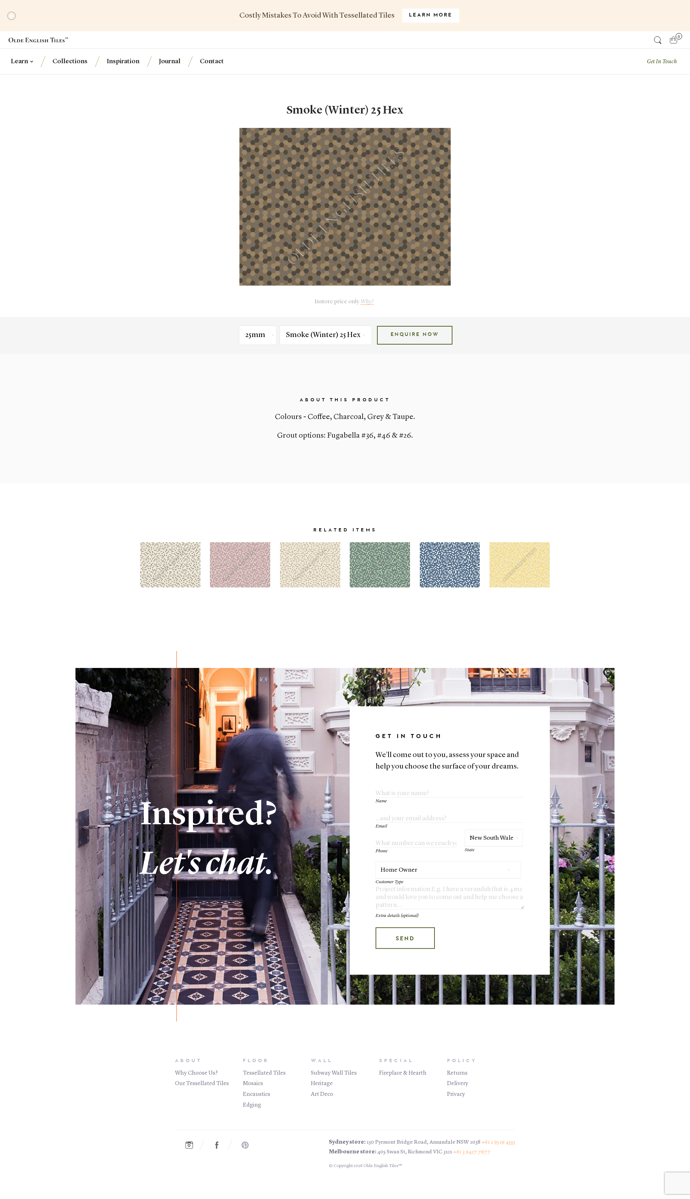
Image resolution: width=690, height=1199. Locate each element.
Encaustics (256, 1094)
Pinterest (248, 1145)
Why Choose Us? (196, 1073)
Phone (381, 851)
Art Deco (322, 1094)
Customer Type (389, 882)
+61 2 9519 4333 (498, 1142)
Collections (69, 61)
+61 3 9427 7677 (472, 1152)
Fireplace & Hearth (403, 1073)
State (469, 850)
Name (381, 801)
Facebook (220, 1145)
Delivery (457, 1084)
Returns (457, 1073)
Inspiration (123, 61)
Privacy (456, 1094)
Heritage (322, 1084)
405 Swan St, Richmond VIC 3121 (414, 1152)
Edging (252, 1105)
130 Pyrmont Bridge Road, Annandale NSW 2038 (423, 1142)
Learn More (430, 15)
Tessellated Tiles (264, 1073)
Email (381, 826)
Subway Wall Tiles (334, 1073)
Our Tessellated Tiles (202, 1084)
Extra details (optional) (397, 915)
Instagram (192, 1145)
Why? (367, 302)
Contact (212, 61)
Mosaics (253, 1084)
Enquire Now (415, 334)
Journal (169, 61)
